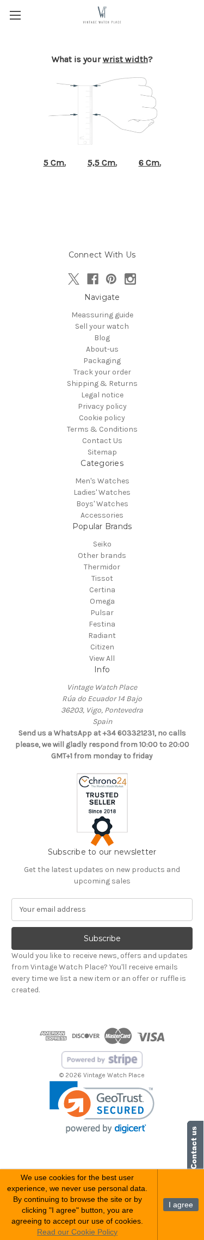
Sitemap (102, 452)
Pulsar (102, 612)
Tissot (102, 578)
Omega (102, 601)
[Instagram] (130, 279)
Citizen (102, 647)
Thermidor (102, 567)
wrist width (125, 59)
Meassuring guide (102, 315)
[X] (73, 279)
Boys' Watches (102, 503)
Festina (102, 624)
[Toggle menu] (15, 15)
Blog (102, 337)
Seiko (102, 544)
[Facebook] (92, 279)
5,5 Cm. (102, 162)
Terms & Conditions (102, 429)
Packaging (102, 360)
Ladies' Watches (102, 492)
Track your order (102, 372)
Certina (102, 589)
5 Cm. (55, 162)
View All (102, 658)
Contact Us (102, 440)
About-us (102, 349)
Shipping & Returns (102, 383)
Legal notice (102, 395)
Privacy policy (102, 406)
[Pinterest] (111, 279)
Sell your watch (102, 326)
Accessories (102, 515)
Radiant (102, 635)
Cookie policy (102, 417)
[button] (102, 1107)
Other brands (102, 555)
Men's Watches (102, 481)
